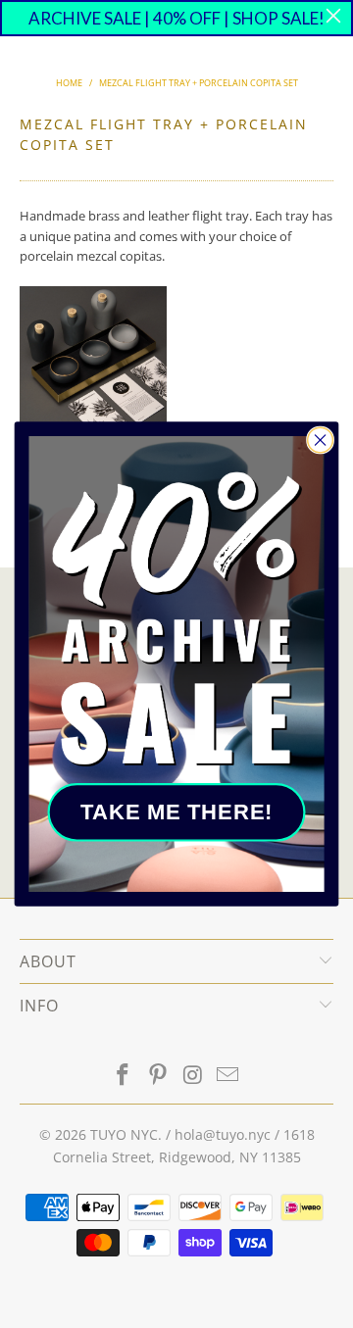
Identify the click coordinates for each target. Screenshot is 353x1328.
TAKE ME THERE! (176, 811)
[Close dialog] (320, 440)
